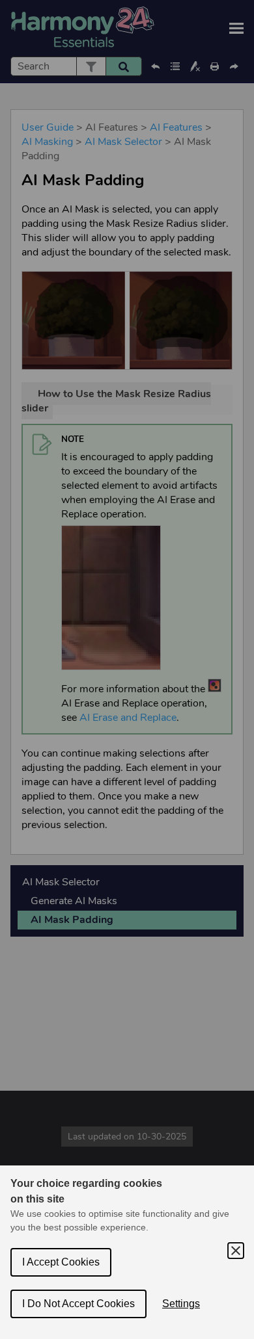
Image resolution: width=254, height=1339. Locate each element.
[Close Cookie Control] (236, 1250)
